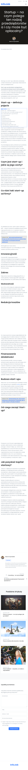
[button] (24, 1)
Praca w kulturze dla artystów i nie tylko (13, 641)
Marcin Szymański (14, 41)
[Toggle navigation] (26, 4)
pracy (18, 384)
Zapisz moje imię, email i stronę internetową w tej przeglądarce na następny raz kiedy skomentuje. (14, 723)
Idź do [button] (19, 1)
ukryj (8, 109)
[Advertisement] (14, 66)
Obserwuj (8, 560)
